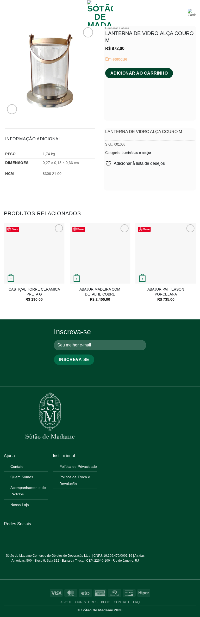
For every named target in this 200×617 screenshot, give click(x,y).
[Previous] (4, 266)
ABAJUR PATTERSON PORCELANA (165, 291)
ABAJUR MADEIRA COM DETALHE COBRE (99, 291)
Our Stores (86, 602)
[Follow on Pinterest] (20, 536)
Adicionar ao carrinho (139, 73)
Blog (105, 602)
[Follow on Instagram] (13, 536)
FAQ (136, 602)
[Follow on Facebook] (7, 536)
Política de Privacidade (78, 466)
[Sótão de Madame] (100, 13)
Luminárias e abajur (117, 28)
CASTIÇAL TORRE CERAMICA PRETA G (34, 291)
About (66, 602)
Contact (122, 602)
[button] (7, 12)
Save (15, 229)
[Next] (196, 266)
